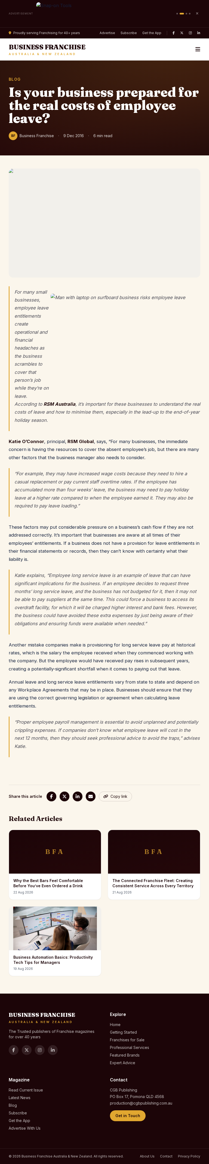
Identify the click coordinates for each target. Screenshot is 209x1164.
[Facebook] (174, 33)
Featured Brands (125, 1055)
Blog (13, 1105)
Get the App (151, 33)
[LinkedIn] (198, 33)
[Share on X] (64, 796)
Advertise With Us (25, 1128)
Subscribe (129, 33)
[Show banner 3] (186, 13)
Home (115, 1024)
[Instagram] (190, 33)
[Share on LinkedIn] (77, 796)
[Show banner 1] (177, 13)
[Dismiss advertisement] (197, 13)
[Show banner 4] (189, 13)
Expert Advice (122, 1062)
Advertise (107, 33)
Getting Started (123, 1032)
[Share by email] (91, 796)
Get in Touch (127, 1115)
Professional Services (129, 1047)
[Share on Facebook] (51, 796)
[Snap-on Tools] (104, 13)
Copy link (118, 796)
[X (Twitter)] (181, 33)
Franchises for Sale (127, 1039)
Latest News (19, 1097)
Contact (166, 1156)
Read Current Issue (26, 1090)
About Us (147, 1156)
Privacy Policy (189, 1156)
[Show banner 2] (182, 13)
